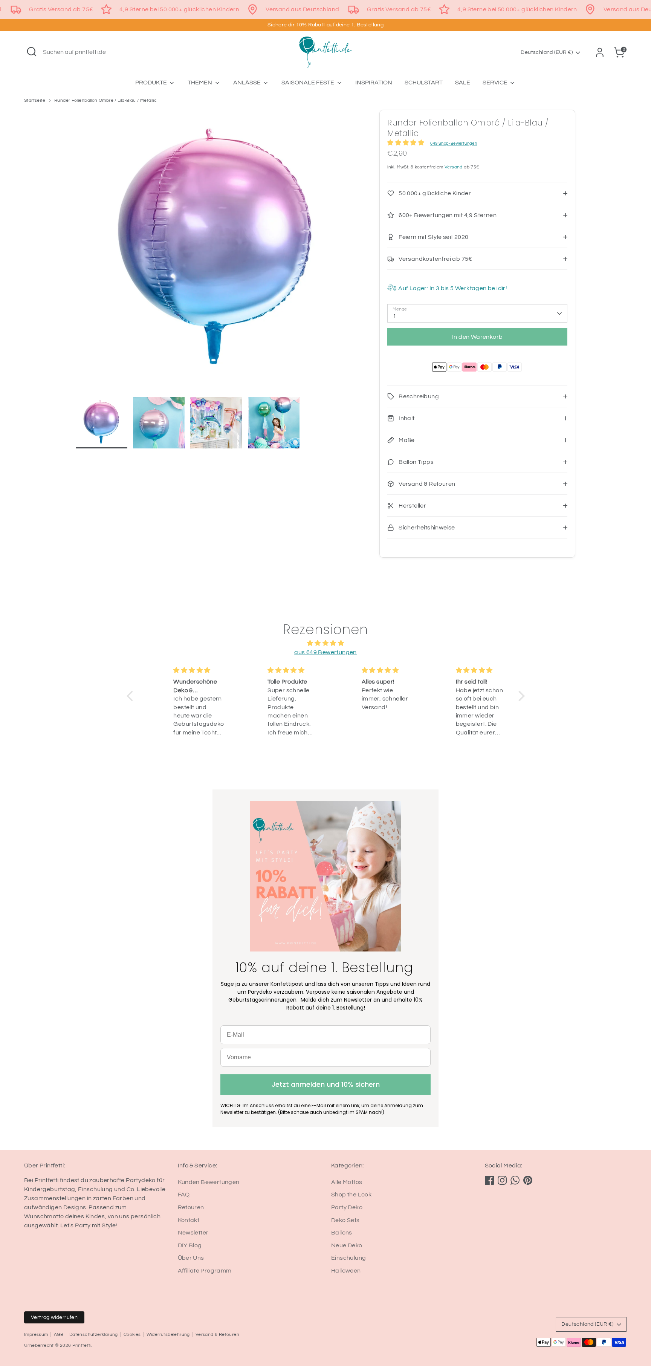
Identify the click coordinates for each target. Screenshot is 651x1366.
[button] (131, 696)
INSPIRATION (373, 83)
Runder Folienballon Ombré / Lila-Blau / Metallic (105, 100)
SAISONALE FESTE (308, 83)
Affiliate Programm (205, 1271)
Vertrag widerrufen (54, 1317)
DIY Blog (190, 1245)
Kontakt (189, 1220)
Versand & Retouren (217, 1334)
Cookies (132, 1334)
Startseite (34, 100)
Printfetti (81, 1345)
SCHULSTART (424, 83)
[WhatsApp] (515, 1180)
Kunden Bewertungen (209, 1182)
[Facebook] (489, 1180)
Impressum (36, 1334)
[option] (216, 253)
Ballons (341, 1233)
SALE (462, 83)
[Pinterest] (527, 1180)
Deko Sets (345, 1220)
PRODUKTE (151, 83)
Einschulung (348, 1258)
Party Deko (346, 1207)
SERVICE (496, 83)
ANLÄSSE (247, 83)
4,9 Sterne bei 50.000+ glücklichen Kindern (179, 9)
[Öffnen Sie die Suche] (31, 51)
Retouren (191, 1207)
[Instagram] (502, 1180)
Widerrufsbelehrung (168, 1334)
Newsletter (193, 1233)
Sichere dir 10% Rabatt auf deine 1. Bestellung (325, 25)
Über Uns (191, 1258)
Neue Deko (346, 1245)
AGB (59, 1334)
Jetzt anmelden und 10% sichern (326, 1084)
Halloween (346, 1271)
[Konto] (599, 52)
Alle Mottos (346, 1182)
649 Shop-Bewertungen (453, 143)
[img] (326, 643)
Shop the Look (351, 1195)
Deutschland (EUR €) (547, 52)
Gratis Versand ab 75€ (61, 9)
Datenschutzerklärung (93, 1334)
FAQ (184, 1195)
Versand (454, 167)
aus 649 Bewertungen (325, 652)
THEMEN (200, 83)
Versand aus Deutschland (302, 9)
